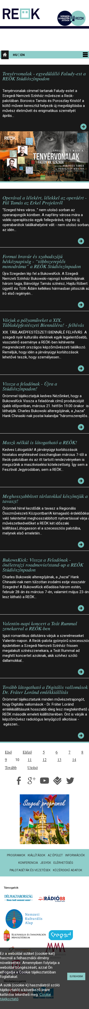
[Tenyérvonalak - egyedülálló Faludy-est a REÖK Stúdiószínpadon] (45, 156)
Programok (16, 855)
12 (44, 759)
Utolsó (32, 767)
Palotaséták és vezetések (30, 870)
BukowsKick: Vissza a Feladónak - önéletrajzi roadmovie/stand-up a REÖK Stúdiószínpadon (42, 564)
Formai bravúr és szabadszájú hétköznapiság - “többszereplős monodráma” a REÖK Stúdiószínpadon (41, 261)
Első (8, 752)
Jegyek (45, 863)
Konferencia (28, 863)
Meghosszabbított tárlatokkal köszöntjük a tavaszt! (45, 498)
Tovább (11, 767)
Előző (27, 752)
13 (59, 759)
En (22, 55)
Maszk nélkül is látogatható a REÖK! (39, 442)
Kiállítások (36, 855)
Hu (15, 55)
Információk (75, 855)
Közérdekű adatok (67, 870)
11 (30, 759)
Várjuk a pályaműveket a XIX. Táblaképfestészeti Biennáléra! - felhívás (43, 322)
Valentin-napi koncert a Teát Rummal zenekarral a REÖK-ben (39, 625)
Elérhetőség (63, 863)
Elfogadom (76, 976)
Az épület (55, 855)
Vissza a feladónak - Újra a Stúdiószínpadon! (29, 386)
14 (74, 759)
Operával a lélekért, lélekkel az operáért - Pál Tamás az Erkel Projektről (44, 200)
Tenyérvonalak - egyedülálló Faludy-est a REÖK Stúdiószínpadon (44, 76)
